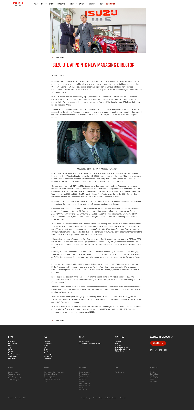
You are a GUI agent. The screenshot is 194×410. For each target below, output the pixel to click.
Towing (10, 351)
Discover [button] (92, 4)
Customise (11, 359)
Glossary (123, 398)
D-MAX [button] (35, 4)
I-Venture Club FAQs (15, 378)
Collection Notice (111, 398)
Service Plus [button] (61, 4)
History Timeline (84, 385)
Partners (82, 378)
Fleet (101, 4)
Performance (12, 343)
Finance (152, 380)
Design (10, 345)
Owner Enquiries (49, 376)
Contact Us (83, 389)
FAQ (45, 382)
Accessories (12, 357)
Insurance (153, 382)
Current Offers (84, 341)
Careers (82, 387)
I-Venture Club (13, 372)
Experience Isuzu (84, 372)
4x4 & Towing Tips (14, 380)
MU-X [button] (43, 4)
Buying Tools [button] (110, 4)
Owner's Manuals (49, 378)
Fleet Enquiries (120, 372)
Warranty (118, 345)
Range (10, 353)
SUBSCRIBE (156, 343)
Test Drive (153, 376)
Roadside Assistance (122, 347)
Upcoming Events (14, 374)
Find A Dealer (154, 378)
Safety (10, 349)
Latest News (83, 380)
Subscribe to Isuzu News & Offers (90, 343)
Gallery (10, 376)
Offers (51, 4)
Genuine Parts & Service (122, 349)
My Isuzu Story (84, 374)
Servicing (118, 343)
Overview (11, 341)
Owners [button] (82, 4)
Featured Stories (84, 376)
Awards (81, 382)
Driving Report (119, 351)
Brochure (153, 372)
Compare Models (14, 355)
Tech (9, 347)
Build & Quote (154, 374)
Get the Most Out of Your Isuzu (54, 372)
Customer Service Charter (52, 380)
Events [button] (72, 4)
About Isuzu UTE (84, 384)
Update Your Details (50, 374)
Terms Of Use (97, 398)
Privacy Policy (85, 398)
